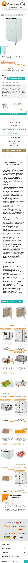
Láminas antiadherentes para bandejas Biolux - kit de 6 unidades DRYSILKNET (20, 463)
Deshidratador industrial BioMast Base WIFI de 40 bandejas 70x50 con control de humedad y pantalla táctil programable (7, 346)
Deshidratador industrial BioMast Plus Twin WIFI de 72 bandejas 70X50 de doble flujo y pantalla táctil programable (21, 488)
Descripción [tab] (7, 157)
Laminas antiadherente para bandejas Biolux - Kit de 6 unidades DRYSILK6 (7, 439)
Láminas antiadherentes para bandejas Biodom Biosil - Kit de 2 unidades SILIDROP (20, 439)
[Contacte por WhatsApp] (13, 561)
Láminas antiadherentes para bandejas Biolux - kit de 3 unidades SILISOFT (7, 392)
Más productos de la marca (14, 133)
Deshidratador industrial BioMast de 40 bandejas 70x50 (21, 368)
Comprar (13, 114)
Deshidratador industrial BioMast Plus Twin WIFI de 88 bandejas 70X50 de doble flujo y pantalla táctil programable (21, 417)
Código (12, 145)
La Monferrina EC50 (7, 320)
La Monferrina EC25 (21, 320)
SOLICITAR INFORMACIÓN (14, 150)
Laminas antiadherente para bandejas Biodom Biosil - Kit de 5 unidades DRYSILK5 (7, 487)
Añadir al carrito (15, 78)
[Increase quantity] (5, 77)
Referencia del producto (14, 141)
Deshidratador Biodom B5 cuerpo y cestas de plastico (21, 391)
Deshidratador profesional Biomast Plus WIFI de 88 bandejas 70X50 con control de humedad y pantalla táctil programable (21, 346)
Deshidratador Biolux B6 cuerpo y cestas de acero (7, 368)
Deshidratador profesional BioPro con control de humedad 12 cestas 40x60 (7, 416)
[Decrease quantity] (5, 79)
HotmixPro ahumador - (17, 104)
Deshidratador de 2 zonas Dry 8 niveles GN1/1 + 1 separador (7, 462)
